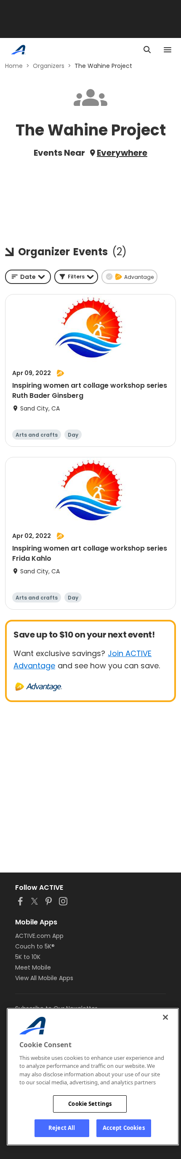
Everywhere (122, 153)
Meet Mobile (33, 967)
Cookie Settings (90, 1104)
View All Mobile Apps (44, 978)
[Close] (165, 1017)
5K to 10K (27, 957)
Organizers (48, 66)
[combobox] (28, 277)
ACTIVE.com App (39, 936)
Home (14, 66)
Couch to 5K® (35, 946)
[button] (76, 277)
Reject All (61, 1128)
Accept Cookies (124, 1128)
